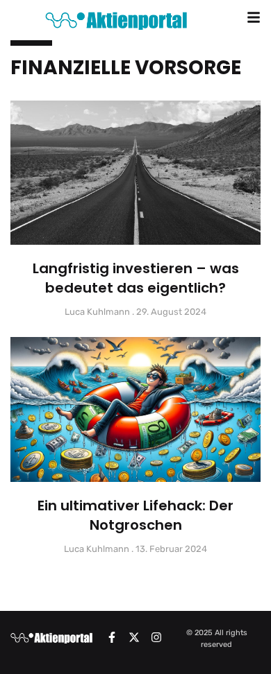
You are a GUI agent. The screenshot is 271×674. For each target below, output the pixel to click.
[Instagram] (156, 637)
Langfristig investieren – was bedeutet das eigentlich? (136, 278)
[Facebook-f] (112, 637)
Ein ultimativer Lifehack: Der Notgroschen (135, 515)
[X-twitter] (134, 637)
